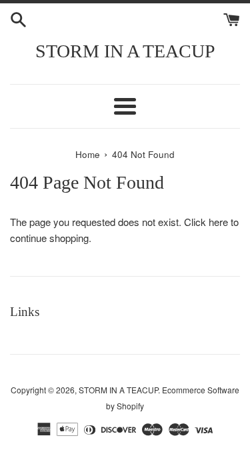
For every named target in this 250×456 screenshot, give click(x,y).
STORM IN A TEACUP (125, 51)
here (218, 222)
